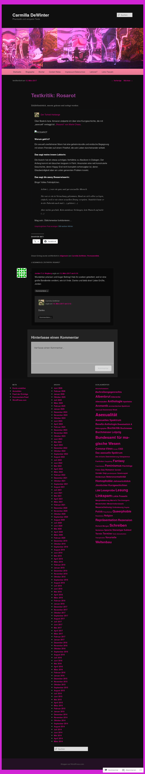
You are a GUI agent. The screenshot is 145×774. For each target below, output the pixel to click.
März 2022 (58, 471)
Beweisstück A (124, 424)
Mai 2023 (58, 442)
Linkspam (103, 495)
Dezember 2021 (60, 477)
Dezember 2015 (60, 678)
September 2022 (61, 453)
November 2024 (60, 415)
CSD (120, 448)
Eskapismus (125, 456)
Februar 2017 (59, 636)
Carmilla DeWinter (30, 15)
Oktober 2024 (59, 418)
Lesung (122, 489)
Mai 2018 (58, 591)
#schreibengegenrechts (108, 392)
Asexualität (106, 414)
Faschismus (99, 466)
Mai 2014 (58, 735)
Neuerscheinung (103, 507)
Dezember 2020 (60, 508)
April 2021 (58, 498)
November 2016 (60, 645)
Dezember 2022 (60, 448)
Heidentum (100, 476)
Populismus (107, 512)
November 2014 (60, 717)
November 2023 (60, 433)
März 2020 (58, 534)
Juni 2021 (58, 492)
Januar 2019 (59, 567)
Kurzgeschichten (117, 485)
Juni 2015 (58, 696)
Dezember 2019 (60, 540)
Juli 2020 (58, 522)
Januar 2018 (59, 603)
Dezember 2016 (60, 642)
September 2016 (61, 651)
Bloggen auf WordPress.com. (72, 764)
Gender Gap (101, 473)
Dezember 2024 (60, 412)
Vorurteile (110, 537)
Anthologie (115, 401)
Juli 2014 (58, 729)
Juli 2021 (58, 489)
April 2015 (58, 702)
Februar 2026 (59, 391)
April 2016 (58, 666)
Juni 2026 (58, 388)
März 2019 (58, 561)
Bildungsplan (101, 428)
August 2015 (59, 690)
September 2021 (61, 484)
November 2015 (60, 681)
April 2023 (58, 445)
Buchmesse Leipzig (108, 432)
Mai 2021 (58, 495)
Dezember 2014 (60, 714)
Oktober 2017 (59, 612)
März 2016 (58, 669)
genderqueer (112, 473)
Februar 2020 (59, 537)
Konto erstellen (19, 388)
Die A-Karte (100, 456)
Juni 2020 (58, 525)
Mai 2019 (58, 555)
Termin (98, 533)
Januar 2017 (59, 639)
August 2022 (59, 456)
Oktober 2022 (59, 451)
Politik (99, 511)
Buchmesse (126, 428)
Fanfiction (99, 461)
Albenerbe (116, 396)
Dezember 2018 (60, 570)
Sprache (108, 529)
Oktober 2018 (59, 576)
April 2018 (58, 594)
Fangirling (108, 461)
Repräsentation (106, 520)
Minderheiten (100, 503)
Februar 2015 (59, 708)
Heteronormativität (116, 476)
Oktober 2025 (59, 397)
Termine (107, 533)
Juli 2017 (58, 621)
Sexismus (99, 530)
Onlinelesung (118, 507)
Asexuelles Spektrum (108, 420)
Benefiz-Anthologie (106, 424)
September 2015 (61, 687)
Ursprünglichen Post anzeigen (46, 226)
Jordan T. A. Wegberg (43, 273)
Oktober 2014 (59, 720)
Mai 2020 (58, 528)
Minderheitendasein (115, 503)
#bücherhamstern (101, 388)
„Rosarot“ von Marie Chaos (68, 124)
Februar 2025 (59, 406)
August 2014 (59, 726)
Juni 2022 (58, 463)
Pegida (126, 507)
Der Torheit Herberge (50, 114)
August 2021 (59, 487)
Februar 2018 (59, 600)
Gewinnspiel (122, 473)
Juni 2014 (58, 732)
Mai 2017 (58, 627)
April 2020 (58, 531)
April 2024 (58, 424)
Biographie (30, 71)
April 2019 (58, 558)
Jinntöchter (101, 485)
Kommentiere (42, 290)
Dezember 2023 (60, 430)
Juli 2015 (58, 693)
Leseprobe (108, 490)
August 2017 (59, 618)
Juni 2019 (58, 552)
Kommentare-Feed (20, 397)
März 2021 (58, 501)
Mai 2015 (58, 699)
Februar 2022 (59, 474)
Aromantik (101, 406)
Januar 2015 (59, 711)
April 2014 (58, 738)
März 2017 (58, 633)
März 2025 (58, 403)
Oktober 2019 (59, 543)
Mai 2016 (58, 663)
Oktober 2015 (59, 684)
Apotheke (127, 401)
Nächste (128, 80)
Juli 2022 (58, 460)
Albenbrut (102, 396)
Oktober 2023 (59, 436)
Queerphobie (122, 511)
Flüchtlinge (127, 465)
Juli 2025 (58, 400)
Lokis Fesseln (107, 71)
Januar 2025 (59, 409)
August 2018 (59, 582)
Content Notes (55, 71)
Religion (108, 515)
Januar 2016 (59, 675)
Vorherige (116, 80)
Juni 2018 (58, 588)
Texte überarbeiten (119, 534)
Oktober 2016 (59, 648)
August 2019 (59, 549)
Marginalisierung (102, 500)
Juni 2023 (58, 439)
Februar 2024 (59, 427)
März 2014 (58, 741)
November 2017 (60, 609)
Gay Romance (107, 469)
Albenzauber (101, 401)
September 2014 (61, 723)
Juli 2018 (58, 585)
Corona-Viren (104, 449)
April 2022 (58, 469)
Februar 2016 (59, 672)
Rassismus (99, 516)
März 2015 (58, 705)
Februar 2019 (59, 564)
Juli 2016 (58, 657)
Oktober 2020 (59, 513)
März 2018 (58, 597)
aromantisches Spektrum (119, 406)
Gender (118, 470)
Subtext (127, 529)
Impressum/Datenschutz (75, 71)
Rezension (125, 520)
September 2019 (61, 546)
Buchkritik (113, 428)
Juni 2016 (58, 660)
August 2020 (59, 519)
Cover (115, 449)
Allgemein (64, 255)
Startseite (17, 71)
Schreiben (118, 525)
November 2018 (60, 573)
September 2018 (61, 579)
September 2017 (61, 615)
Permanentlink (93, 255)
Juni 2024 (58, 421)
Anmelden (16, 391)
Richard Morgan (102, 526)
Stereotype (117, 529)
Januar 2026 (59, 394)
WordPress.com (19, 400)
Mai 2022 (58, 466)
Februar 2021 (59, 504)
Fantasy (119, 460)
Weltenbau (103, 542)
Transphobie (100, 538)
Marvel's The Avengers (119, 500)
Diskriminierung (112, 456)
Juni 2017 (58, 624)
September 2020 (61, 516)
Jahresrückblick (122, 481)
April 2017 (58, 630)
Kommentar (103, 368)
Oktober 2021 (59, 480)
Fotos (97, 470)
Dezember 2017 (60, 606)
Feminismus (113, 465)
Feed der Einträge (20, 394)
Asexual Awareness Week (106, 409)
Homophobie (104, 481)
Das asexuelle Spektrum (108, 452)
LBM (97, 490)
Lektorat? (93, 71)
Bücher (41, 71)
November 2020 (60, 510)
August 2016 (59, 654)
